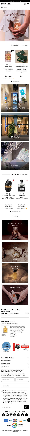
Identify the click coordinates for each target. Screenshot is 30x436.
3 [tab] (15, 81)
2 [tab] (13, 81)
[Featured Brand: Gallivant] (15, 251)
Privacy (10, 402)
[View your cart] (25, 4)
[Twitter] (7, 415)
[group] (15, 25)
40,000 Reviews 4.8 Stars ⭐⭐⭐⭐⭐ (15, 1)
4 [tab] (17, 81)
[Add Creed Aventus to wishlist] (20, 194)
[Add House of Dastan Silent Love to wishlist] (7, 65)
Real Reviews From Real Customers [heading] (10, 310)
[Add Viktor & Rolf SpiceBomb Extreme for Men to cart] (10, 194)
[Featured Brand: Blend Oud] (15, 294)
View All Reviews (6, 315)
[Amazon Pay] (9, 425)
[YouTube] (14, 415)
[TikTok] (22, 415)
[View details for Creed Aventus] (21, 185)
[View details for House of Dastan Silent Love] (8, 56)
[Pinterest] (11, 415)
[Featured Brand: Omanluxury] (15, 273)
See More (25, 45)
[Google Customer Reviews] (17, 425)
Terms (4, 402)
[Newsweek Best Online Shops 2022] (21, 347)
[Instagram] (18, 415)
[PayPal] (24, 420)
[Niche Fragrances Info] (12, 78)
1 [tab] (11, 81)
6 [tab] (20, 211)
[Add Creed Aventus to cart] (23, 194)
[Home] (6, 4)
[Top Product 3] (15, 156)
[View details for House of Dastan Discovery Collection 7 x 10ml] (21, 56)
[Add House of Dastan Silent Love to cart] (10, 65)
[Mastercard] (15, 420)
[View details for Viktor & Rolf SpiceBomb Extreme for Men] (8, 185)
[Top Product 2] (15, 127)
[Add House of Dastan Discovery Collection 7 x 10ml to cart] (23, 65)
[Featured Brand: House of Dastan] (15, 230)
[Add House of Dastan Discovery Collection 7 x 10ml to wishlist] (20, 65)
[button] (26, 313)
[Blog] (26, 415)
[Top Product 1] (15, 98)
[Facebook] (3, 415)
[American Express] (6, 420)
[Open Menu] (28, 4)
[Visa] (10, 420)
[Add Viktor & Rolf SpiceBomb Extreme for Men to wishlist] (7, 194)
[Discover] (20, 420)
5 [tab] (19, 81)
